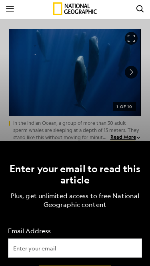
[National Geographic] (75, 8)
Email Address (29, 230)
